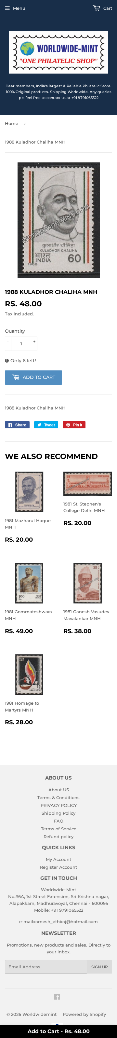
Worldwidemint (39, 1014)
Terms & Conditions (58, 797)
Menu (19, 8)
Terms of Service (58, 828)
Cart (107, 8)
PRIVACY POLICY (59, 805)
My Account (58, 859)
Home (11, 123)
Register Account (58, 867)
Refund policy (58, 836)
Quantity (15, 331)
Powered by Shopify (84, 1014)
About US (58, 789)
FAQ (58, 820)
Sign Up (99, 966)
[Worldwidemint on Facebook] (57, 997)
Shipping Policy (58, 813)
